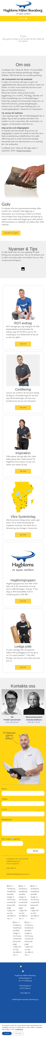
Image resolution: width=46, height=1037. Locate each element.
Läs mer (23, 344)
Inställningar (18, 1033)
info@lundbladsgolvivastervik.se (18, 874)
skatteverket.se (26, 335)
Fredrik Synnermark (12, 720)
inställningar (19, 1029)
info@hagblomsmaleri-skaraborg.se (25, 999)
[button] (21, 18)
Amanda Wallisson (34, 720)
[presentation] (3, 703)
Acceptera (7, 1033)
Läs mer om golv (11, 233)
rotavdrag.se (11, 335)
